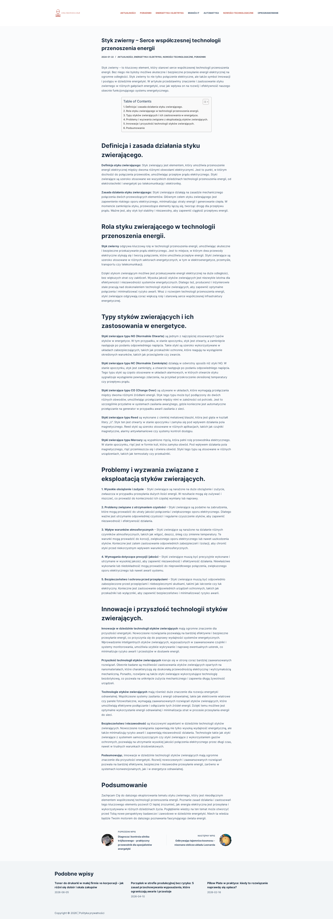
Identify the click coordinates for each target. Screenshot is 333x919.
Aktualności (128, 13)
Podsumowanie (135, 127)
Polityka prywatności (91, 913)
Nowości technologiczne (238, 13)
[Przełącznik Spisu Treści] (204, 102)
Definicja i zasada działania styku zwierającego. (154, 106)
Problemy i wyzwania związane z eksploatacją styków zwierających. (167, 119)
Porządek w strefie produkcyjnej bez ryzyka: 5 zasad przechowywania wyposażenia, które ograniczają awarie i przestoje (162, 887)
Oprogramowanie (268, 13)
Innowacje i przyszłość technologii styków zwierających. (160, 123)
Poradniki (145, 13)
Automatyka (211, 13)
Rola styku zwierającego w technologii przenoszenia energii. (162, 110)
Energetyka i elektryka (170, 13)
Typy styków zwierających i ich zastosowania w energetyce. (162, 115)
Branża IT (193, 13)
